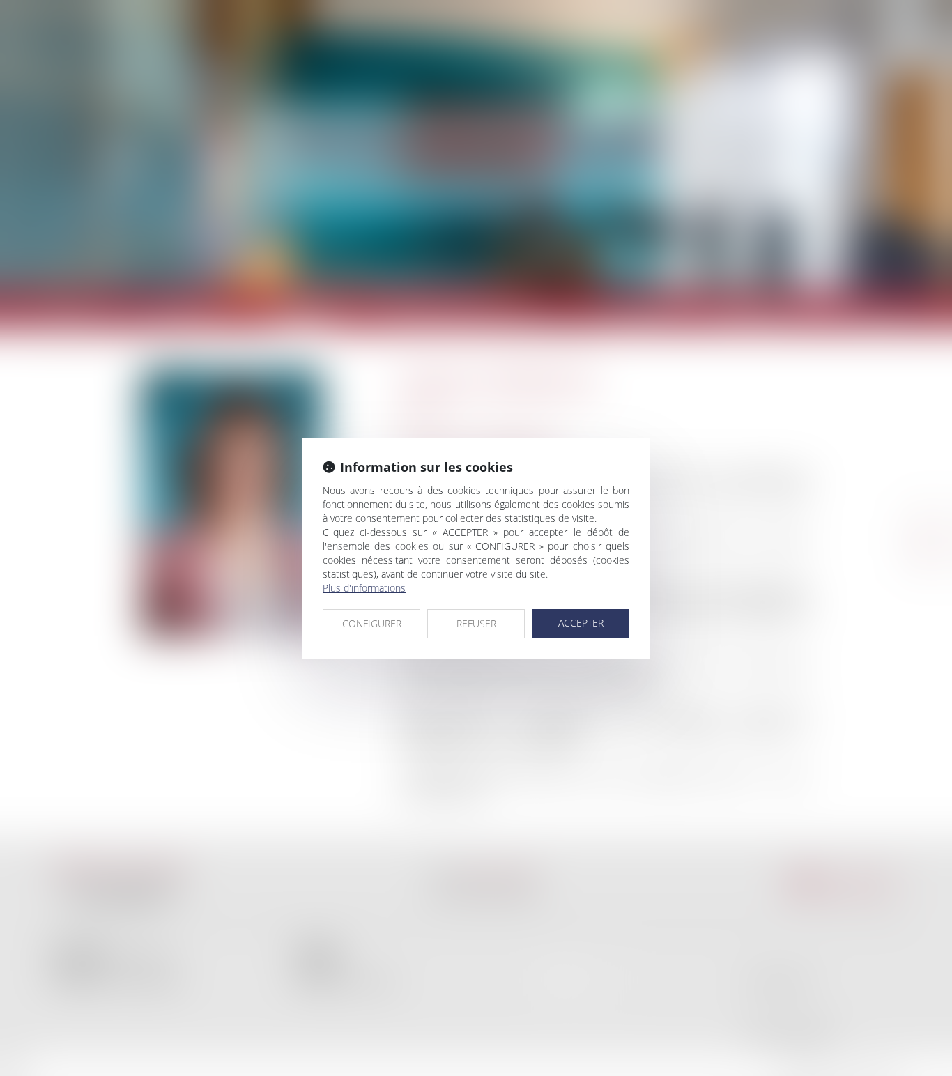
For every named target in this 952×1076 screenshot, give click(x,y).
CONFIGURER (371, 623)
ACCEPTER (581, 622)
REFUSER (476, 623)
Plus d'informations (364, 587)
